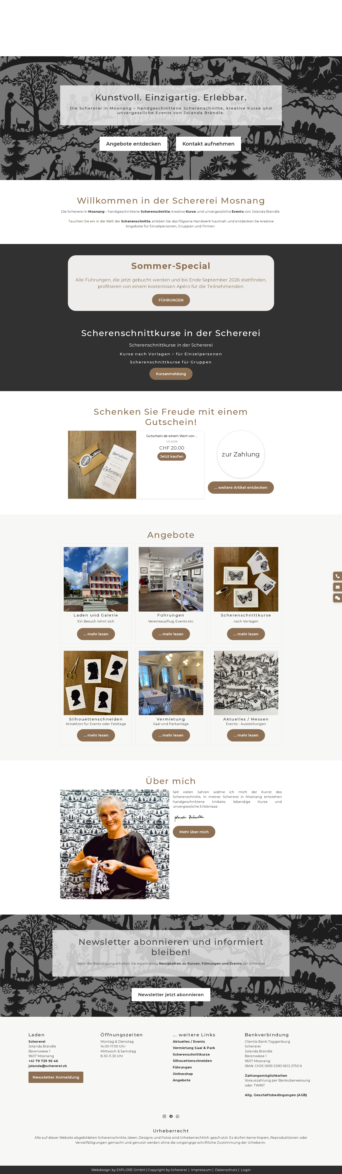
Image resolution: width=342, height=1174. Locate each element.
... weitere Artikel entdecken (240, 487)
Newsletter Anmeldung (55, 1077)
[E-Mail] (337, 587)
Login (246, 1170)
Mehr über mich (194, 832)
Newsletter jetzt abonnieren (171, 994)
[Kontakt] (337, 598)
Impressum (201, 1170)
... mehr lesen (96, 634)
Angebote (181, 1080)
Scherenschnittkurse (191, 1054)
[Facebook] (171, 1116)
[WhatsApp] (177, 1116)
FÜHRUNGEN (171, 300)
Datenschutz (226, 1170)
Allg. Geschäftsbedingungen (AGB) (276, 1095)
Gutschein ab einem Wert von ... (171, 436)
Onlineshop (183, 1074)
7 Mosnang (260, 1061)
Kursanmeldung (171, 374)
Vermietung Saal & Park (194, 1048)
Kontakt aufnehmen (208, 144)
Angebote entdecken (133, 144)
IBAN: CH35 (254, 1066)
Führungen (182, 1067)
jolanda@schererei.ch (47, 1066)
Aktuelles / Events (189, 1041)
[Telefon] (337, 576)
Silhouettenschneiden (192, 1061)
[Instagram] (164, 1116)
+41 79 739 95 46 (43, 1061)
